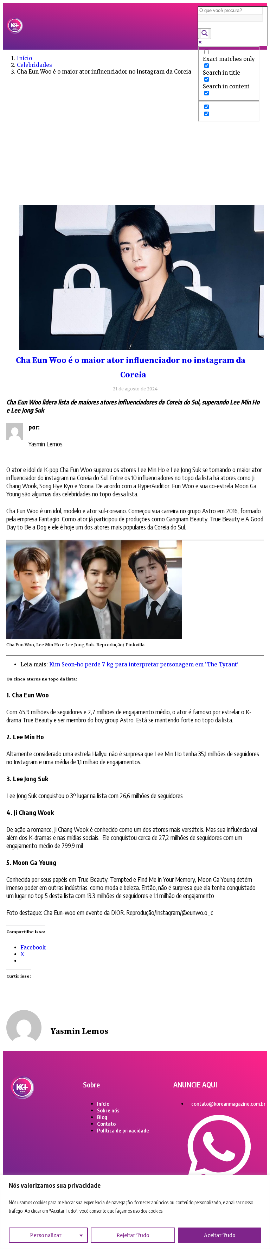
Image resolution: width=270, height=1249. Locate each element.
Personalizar (46, 1235)
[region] (135, 1212)
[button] (110, 26)
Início (24, 58)
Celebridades (34, 65)
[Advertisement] (135, 149)
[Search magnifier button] (204, 33)
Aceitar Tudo (220, 1235)
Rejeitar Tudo (132, 1235)
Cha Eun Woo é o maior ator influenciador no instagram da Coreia (130, 368)
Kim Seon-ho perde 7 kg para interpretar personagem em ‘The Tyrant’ (143, 664)
